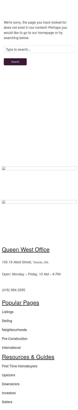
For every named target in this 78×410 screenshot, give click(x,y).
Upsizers (8, 374)
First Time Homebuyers (19, 365)
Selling (7, 320)
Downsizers (11, 383)
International (11, 347)
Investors (9, 392)
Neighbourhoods (14, 329)
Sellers (7, 401)
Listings (7, 311)
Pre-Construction (14, 338)
